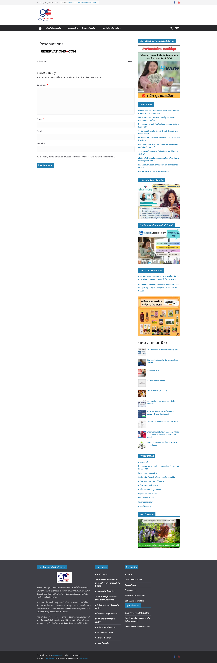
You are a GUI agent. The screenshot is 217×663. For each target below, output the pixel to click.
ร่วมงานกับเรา (130, 585)
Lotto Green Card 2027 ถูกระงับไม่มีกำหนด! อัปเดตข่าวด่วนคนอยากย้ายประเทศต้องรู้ (158, 112)
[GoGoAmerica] (40, 28)
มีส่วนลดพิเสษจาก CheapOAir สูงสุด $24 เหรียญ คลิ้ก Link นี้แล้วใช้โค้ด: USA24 (158, 287)
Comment (42, 85)
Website (41, 143)
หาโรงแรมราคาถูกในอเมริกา (148, 485)
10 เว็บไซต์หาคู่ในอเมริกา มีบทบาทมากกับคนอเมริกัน (156, 477)
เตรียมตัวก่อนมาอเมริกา (53, 28)
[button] (97, 28)
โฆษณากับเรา (130, 590)
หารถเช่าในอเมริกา (144, 506)
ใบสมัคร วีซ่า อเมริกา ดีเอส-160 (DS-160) (162, 421)
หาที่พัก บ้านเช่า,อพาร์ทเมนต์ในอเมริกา (151, 481)
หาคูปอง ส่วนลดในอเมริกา (147, 493)
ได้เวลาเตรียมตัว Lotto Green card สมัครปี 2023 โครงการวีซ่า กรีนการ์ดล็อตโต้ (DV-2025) (163, 435)
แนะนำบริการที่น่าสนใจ (111, 28)
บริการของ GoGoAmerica (135, 595)
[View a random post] (177, 28)
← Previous (42, 61)
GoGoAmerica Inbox (133, 579)
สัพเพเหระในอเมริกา (89, 28)
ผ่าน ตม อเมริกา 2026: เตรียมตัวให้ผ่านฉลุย (154, 171)
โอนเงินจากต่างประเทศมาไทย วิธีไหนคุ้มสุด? (162, 349)
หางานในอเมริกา (72, 28)
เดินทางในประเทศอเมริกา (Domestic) (152, 284)
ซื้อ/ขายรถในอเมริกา (145, 502)
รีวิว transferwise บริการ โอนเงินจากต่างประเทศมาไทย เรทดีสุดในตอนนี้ (162, 412)
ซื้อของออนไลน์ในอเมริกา (147, 473)
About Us (129, 574)
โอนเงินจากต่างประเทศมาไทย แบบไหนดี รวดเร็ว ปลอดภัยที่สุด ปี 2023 (107, 582)
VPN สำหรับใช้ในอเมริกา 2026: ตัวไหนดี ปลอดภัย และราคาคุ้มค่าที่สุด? (81, 3)
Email (40, 131)
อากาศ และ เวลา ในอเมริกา (156, 380)
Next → (131, 61)
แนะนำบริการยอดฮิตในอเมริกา (137, 613)
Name (40, 119)
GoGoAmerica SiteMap (134, 601)
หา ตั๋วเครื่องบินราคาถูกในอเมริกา (150, 489)
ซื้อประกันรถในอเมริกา (146, 498)
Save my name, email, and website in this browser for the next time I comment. (77, 156)
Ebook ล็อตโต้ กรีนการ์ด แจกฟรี (137, 626)
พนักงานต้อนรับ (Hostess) (157, 391)
